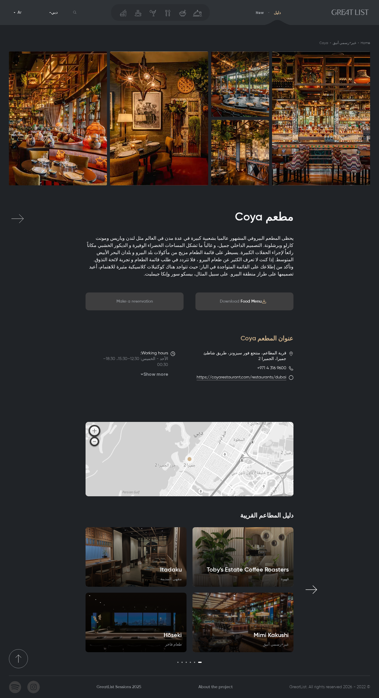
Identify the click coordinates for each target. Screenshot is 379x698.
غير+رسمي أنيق (344, 43)
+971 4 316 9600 (271, 367)
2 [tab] (194, 662)
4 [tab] (186, 662)
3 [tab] (190, 662)
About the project (215, 686)
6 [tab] (178, 662)
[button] (74, 12)
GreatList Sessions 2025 (119, 686)
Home (365, 43)
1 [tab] (200, 662)
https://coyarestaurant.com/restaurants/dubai (241, 377)
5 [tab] (182, 662)
